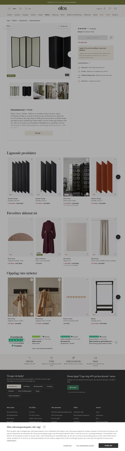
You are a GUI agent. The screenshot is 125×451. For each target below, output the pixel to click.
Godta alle (108, 445)
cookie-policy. (11, 440)
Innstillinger (67, 445)
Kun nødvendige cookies (85, 445)
